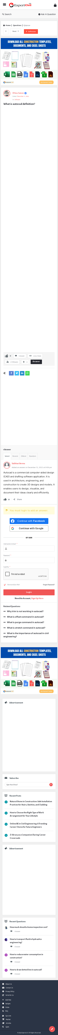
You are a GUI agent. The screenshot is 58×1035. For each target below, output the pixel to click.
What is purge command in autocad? (25, 622)
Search (8, 14)
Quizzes (8, 1016)
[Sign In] (55, 5)
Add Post (8, 1000)
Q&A (7, 1027)
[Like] (6, 355)
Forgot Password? (49, 585)
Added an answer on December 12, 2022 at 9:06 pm (32, 467)
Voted (7, 456)
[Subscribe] (51, 784)
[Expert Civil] (21, 5)
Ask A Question (48, 14)
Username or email (10, 544)
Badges (8, 1003)
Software (17, 99)
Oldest (23, 456)
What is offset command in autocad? (25, 616)
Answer (36, 362)
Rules (7, 1007)
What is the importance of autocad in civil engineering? (26, 635)
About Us (9, 984)
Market (8, 1019)
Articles (8, 1023)
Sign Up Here (37, 598)
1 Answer (17, 931)
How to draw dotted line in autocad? (26, 970)
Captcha (6, 567)
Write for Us (10, 995)
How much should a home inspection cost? (29, 927)
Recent (15, 456)
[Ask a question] (52, 1029)
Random (32, 456)
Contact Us (9, 988)
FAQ (6, 1011)
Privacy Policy (10, 991)
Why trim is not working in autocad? (25, 611)
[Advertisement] (29, 229)
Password (7, 555)
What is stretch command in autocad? (26, 627)
